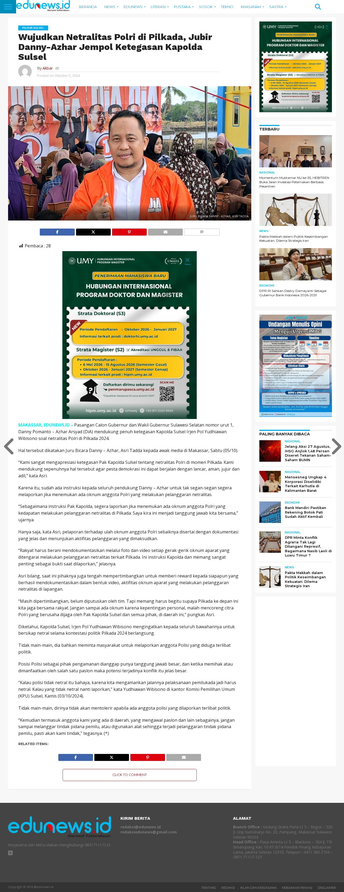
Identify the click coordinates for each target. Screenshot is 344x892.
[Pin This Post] (129, 231)
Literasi (158, 7)
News (109, 7)
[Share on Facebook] (57, 231)
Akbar (47, 68)
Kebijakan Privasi (297, 888)
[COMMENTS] (201, 231)
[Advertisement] (299, 681)
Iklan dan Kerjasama (258, 888)
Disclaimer (327, 888)
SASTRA (276, 7)
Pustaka (182, 7)
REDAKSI (228, 888)
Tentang (208, 888)
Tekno (227, 7)
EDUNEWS (133, 7)
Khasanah (251, 7)
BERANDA (88, 7)
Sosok (206, 7)
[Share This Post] (93, 231)
